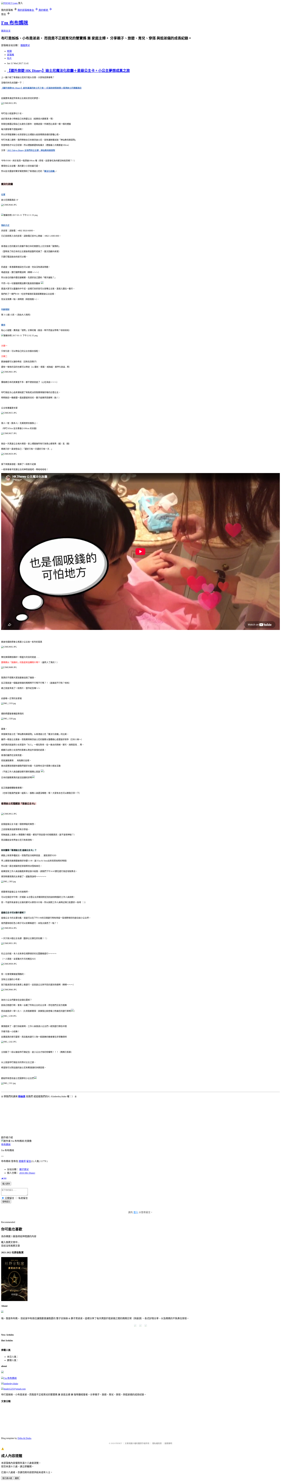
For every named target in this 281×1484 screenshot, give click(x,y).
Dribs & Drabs (24, 1438)
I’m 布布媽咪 (10, 1378)
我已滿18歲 (7, 1478)
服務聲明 (168, 1443)
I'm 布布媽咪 (14, 22)
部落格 (10, 54)
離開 (17, 1478)
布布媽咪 (6, 1144)
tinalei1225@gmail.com (15, 1389)
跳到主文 (6, 31)
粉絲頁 (21, 1096)
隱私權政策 (157, 1443)
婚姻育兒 (25, 45)
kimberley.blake (11, 1383)
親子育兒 (24, 1169)
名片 (9, 58)
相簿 (9, 51)
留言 (28, 1161)
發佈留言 (6, 1202)
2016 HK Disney (27, 1173)
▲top (3, 1178)
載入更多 (6, 1184)
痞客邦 (22, 1161)
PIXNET (118, 1443)
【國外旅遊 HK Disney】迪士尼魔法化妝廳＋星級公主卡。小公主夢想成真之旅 (68, 71)
